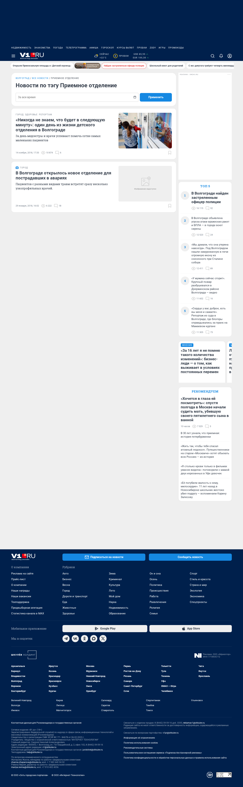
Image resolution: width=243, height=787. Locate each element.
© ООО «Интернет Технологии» (68, 775)
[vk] (75, 638)
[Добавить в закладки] (170, 153)
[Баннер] (87, 66)
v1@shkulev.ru (49, 747)
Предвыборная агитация (26, 607)
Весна (66, 585)
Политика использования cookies (141, 743)
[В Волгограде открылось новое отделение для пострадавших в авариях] (145, 184)
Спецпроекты (198, 602)
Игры (162, 48)
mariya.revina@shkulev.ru (23, 767)
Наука (112, 602)
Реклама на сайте (22, 573)
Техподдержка (20, 602)
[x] (103, 638)
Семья (154, 613)
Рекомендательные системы (138, 748)
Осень (153, 579)
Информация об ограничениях (139, 738)
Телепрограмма (76, 48)
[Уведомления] (221, 56)
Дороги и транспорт (75, 596)
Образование (117, 613)
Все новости (40, 78)
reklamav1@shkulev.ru (194, 723)
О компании (19, 585)
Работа (154, 596)
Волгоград (23, 78)
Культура (114, 585)
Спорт (193, 573)
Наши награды (20, 590)
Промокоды (176, 48)
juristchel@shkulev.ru (93, 750)
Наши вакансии (21, 596)
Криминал (115, 579)
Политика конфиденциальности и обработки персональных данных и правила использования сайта (175, 758)
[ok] (84, 638)
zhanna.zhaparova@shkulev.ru (26, 762)
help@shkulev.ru (34, 752)
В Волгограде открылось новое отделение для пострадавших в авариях (63, 175)
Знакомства (42, 48)
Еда (64, 602)
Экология (196, 590)
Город (66, 590)
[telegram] (66, 638)
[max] (93, 638)
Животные (69, 607)
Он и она (155, 573)
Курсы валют (125, 48)
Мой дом (114, 596)
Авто (65, 573)
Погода (58, 48)
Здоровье (68, 613)
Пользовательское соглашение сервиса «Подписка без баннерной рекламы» (163, 753)
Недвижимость (21, 48)
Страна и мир (198, 585)
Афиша (93, 48)
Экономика (197, 596)
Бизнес (67, 579)
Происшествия (159, 590)
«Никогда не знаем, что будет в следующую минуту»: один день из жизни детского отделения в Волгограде (60, 124)
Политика (156, 585)
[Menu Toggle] (13, 56)
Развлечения (158, 602)
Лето (112, 590)
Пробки (142, 48)
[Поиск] (212, 56)
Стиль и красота (200, 579)
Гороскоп (107, 48)
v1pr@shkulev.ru (171, 733)
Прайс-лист (18, 579)
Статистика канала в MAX (27, 613)
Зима (112, 573)
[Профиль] (229, 56)
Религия (155, 607)
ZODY (153, 48)
